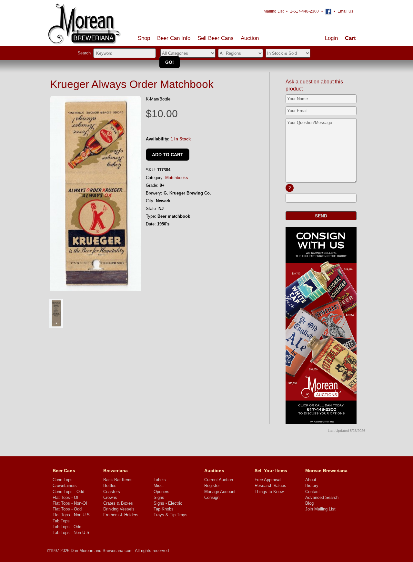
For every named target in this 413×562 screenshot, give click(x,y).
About (310, 479)
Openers (161, 491)
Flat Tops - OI (65, 497)
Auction (250, 38)
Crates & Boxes (118, 503)
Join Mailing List (320, 509)
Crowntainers (65, 485)
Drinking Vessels (119, 509)
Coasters (111, 491)
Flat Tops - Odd (67, 509)
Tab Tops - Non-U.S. (72, 532)
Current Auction (218, 479)
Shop (144, 38)
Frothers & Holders (120, 514)
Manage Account (220, 491)
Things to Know (269, 491)
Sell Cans (215, 38)
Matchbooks (176, 177)
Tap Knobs (164, 509)
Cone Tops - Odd (68, 491)
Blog (309, 503)
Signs (159, 497)
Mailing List (274, 11)
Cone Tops (63, 479)
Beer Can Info (173, 38)
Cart (350, 38)
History (311, 485)
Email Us (345, 11)
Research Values (270, 485)
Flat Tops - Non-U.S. (72, 514)
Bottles (109, 485)
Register (212, 485)
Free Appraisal (268, 479)
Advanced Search (321, 497)
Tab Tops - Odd (67, 526)
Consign (211, 497)
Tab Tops (61, 521)
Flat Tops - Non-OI (70, 503)
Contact (312, 491)
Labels (160, 479)
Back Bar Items (118, 479)
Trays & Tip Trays (170, 514)
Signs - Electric (168, 503)
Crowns (110, 497)
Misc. (159, 485)
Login (331, 38)
